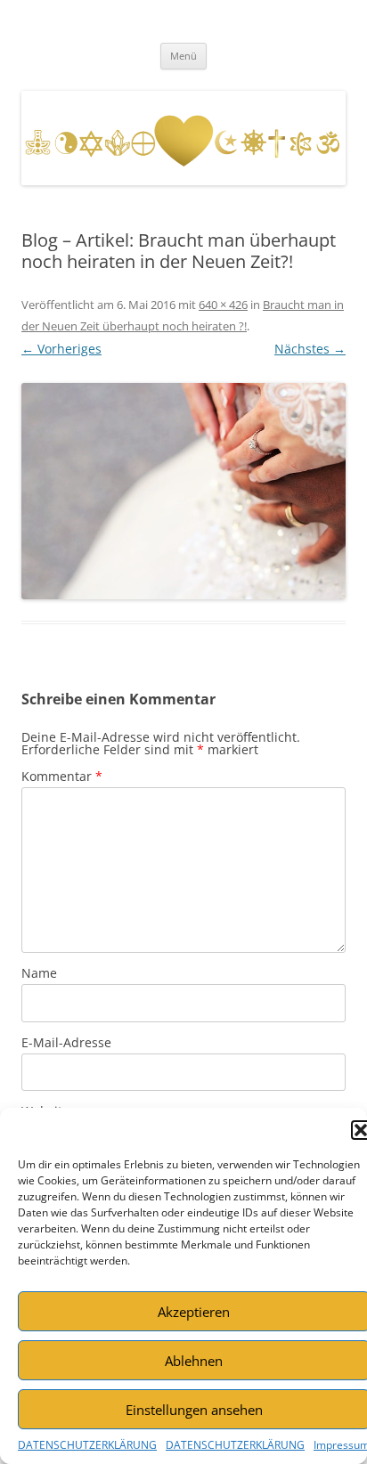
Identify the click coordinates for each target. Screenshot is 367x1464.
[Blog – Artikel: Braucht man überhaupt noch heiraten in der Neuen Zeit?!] (183, 490)
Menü (183, 55)
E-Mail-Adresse (66, 1042)
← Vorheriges (61, 348)
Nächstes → (310, 348)
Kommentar (61, 776)
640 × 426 (223, 305)
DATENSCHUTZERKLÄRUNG (87, 1444)
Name (39, 972)
